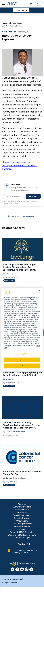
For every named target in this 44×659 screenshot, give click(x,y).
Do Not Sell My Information (22, 532)
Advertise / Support (22, 506)
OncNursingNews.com (22, 523)
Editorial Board (22, 509)
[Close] (39, 290)
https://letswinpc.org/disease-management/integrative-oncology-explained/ (19, 165)
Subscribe (32, 196)
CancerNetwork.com (22, 515)
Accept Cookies (22, 366)
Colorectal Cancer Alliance (16, 432)
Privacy (22, 529)
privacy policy (13, 203)
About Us (22, 504)
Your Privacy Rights (22, 537)
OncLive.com (22, 521)
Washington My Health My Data (22, 535)
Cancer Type (19, 10)
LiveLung (9, 273)
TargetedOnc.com (22, 518)
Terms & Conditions (22, 526)
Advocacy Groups (15, 23)
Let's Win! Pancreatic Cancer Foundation (18, 216)
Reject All (22, 360)
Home (4, 23)
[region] (22, 329)
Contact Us (22, 512)
